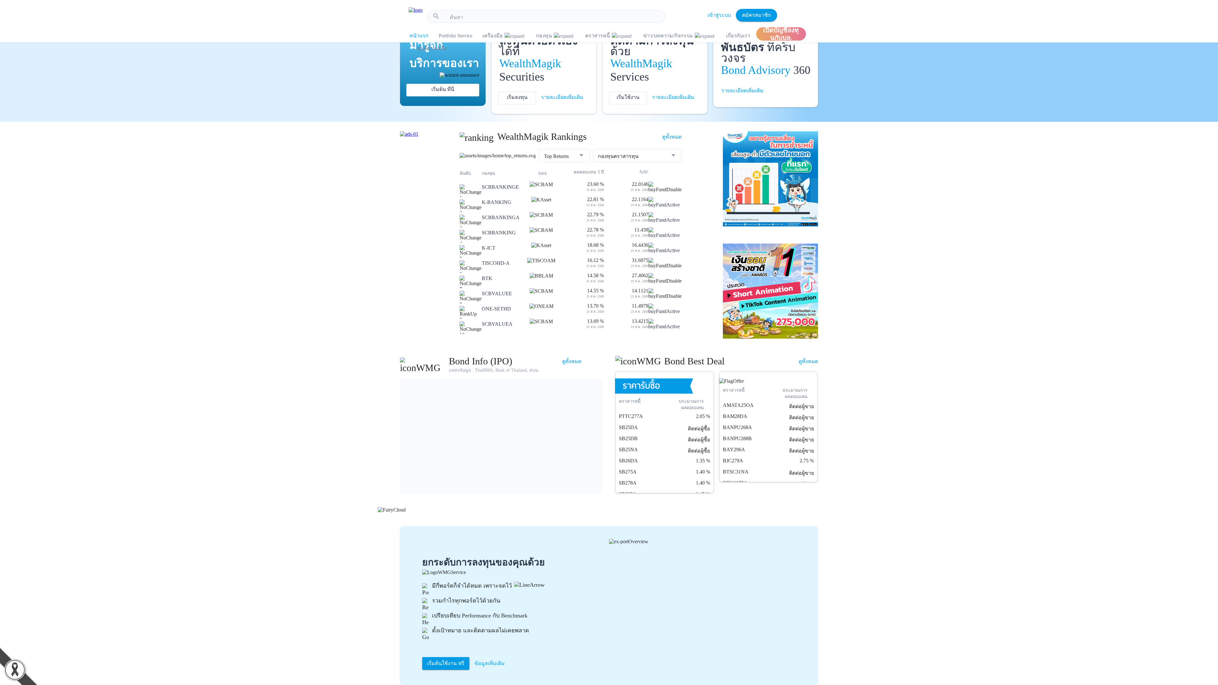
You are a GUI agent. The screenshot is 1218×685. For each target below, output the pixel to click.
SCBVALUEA (497, 324)
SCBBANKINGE (500, 187)
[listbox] (564, 156)
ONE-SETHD (496, 308)
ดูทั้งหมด (672, 137)
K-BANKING (496, 202)
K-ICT (488, 248)
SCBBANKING (499, 232)
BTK (487, 278)
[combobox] (555, 17)
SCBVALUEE (497, 293)
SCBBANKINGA (501, 217)
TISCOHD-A (496, 263)
